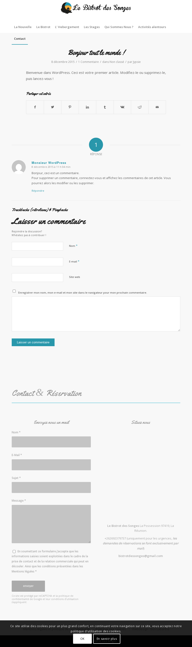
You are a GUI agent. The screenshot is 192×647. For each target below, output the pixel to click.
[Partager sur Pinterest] (70, 107)
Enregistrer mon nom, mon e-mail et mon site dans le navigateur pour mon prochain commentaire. (82, 292)
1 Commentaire (88, 62)
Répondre (38, 190)
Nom (73, 246)
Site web (74, 277)
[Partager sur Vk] (122, 107)
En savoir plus (107, 639)
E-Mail (17, 455)
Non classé (117, 62)
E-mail (74, 261)
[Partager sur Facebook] (35, 107)
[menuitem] (23, 27)
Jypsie (137, 62)
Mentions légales (23, 571)
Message (19, 501)
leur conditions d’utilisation (62, 599)
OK (82, 639)
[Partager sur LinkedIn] (87, 107)
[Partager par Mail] (157, 107)
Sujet (16, 478)
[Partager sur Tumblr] (105, 107)
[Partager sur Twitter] (52, 107)
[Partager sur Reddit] (139, 107)
